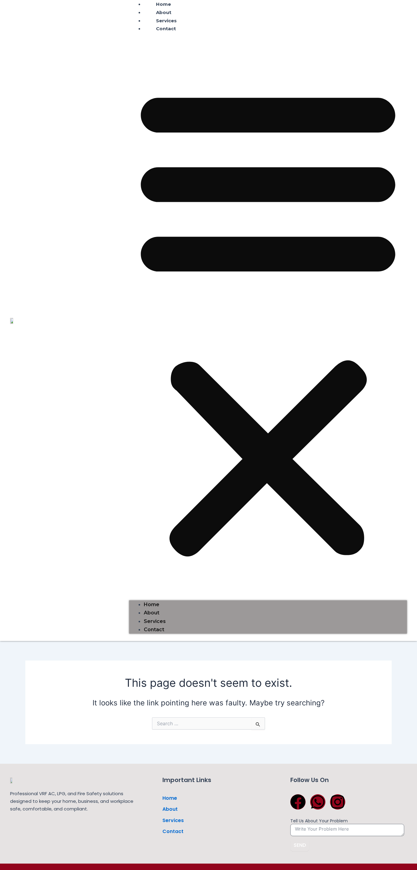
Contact (166, 28)
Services (166, 21)
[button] (268, 320)
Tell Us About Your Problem (319, 821)
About (163, 12)
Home (151, 604)
